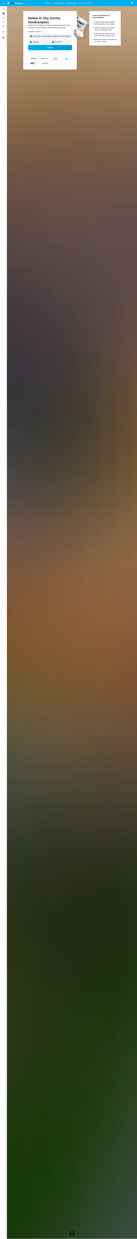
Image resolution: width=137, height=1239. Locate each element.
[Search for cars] (3, 18)
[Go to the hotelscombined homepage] (15, 3)
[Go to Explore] (3, 26)
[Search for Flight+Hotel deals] (3, 22)
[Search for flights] (3, 9)
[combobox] (35, 31)
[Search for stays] (3, 13)
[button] (3, 3)
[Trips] (3, 32)
